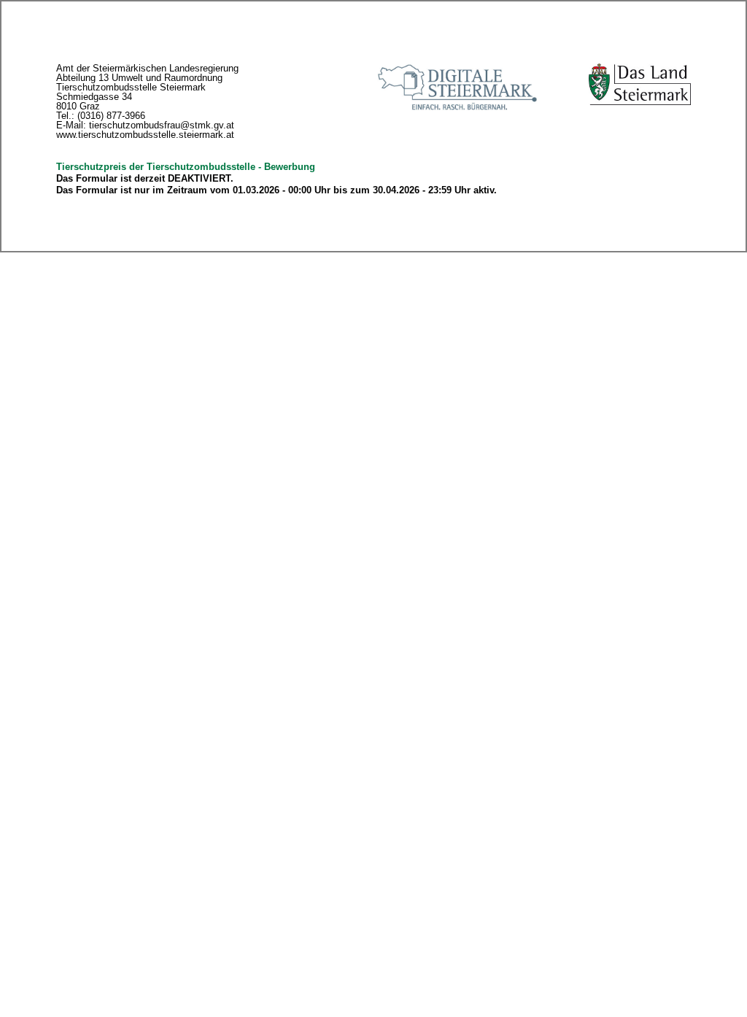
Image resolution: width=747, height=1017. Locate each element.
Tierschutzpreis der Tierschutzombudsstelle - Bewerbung (185, 166)
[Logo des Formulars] (640, 84)
